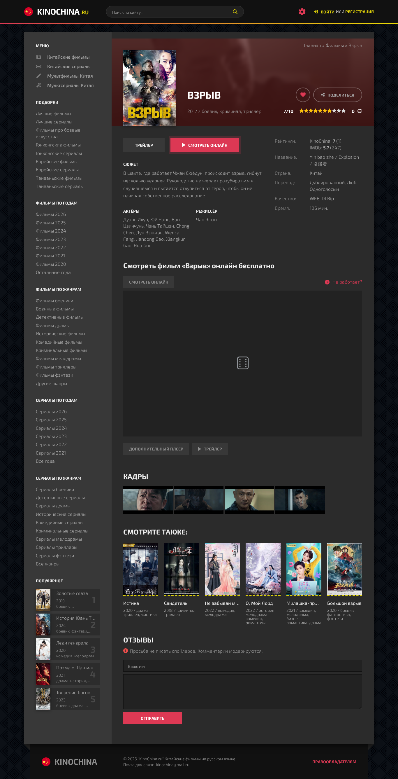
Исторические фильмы (60, 333)
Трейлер (144, 145)
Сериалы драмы (53, 505)
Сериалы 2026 (51, 411)
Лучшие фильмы (53, 113)
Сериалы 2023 (51, 436)
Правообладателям (334, 761)
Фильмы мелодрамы (58, 358)
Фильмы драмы (53, 325)
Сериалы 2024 (51, 428)
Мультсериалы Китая (70, 85)
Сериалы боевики (55, 489)
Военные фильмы (55, 308)
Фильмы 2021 (50, 255)
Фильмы (335, 45)
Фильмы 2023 (51, 239)
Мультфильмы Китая (70, 75)
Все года (45, 461)
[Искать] (235, 12)
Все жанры (47, 563)
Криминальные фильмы (61, 350)
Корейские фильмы (57, 161)
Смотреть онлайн (208, 145)
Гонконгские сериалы (59, 153)
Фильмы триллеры (56, 366)
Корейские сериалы (57, 169)
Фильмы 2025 (51, 222)
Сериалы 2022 (51, 444)
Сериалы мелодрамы (59, 539)
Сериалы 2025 (51, 419)
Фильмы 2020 (51, 264)
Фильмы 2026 (51, 214)
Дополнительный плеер (156, 448)
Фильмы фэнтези (54, 375)
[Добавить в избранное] (303, 95)
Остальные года (53, 272)
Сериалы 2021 (51, 452)
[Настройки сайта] (302, 11)
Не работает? (347, 281)
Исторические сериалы (61, 514)
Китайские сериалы (69, 66)
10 (343, 110)
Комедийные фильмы (59, 342)
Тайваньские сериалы (60, 186)
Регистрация (359, 11)
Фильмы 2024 (51, 230)
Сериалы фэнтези (55, 555)
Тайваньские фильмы (59, 178)
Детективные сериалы (60, 497)
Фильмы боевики (54, 300)
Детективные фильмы (60, 316)
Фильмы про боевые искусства (58, 133)
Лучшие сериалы (54, 121)
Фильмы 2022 (51, 247)
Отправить (153, 718)
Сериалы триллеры (56, 547)
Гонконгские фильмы (58, 144)
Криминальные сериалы (62, 530)
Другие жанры (51, 383)
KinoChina (63, 11)
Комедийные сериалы (59, 522)
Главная (312, 45)
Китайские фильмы (68, 57)
